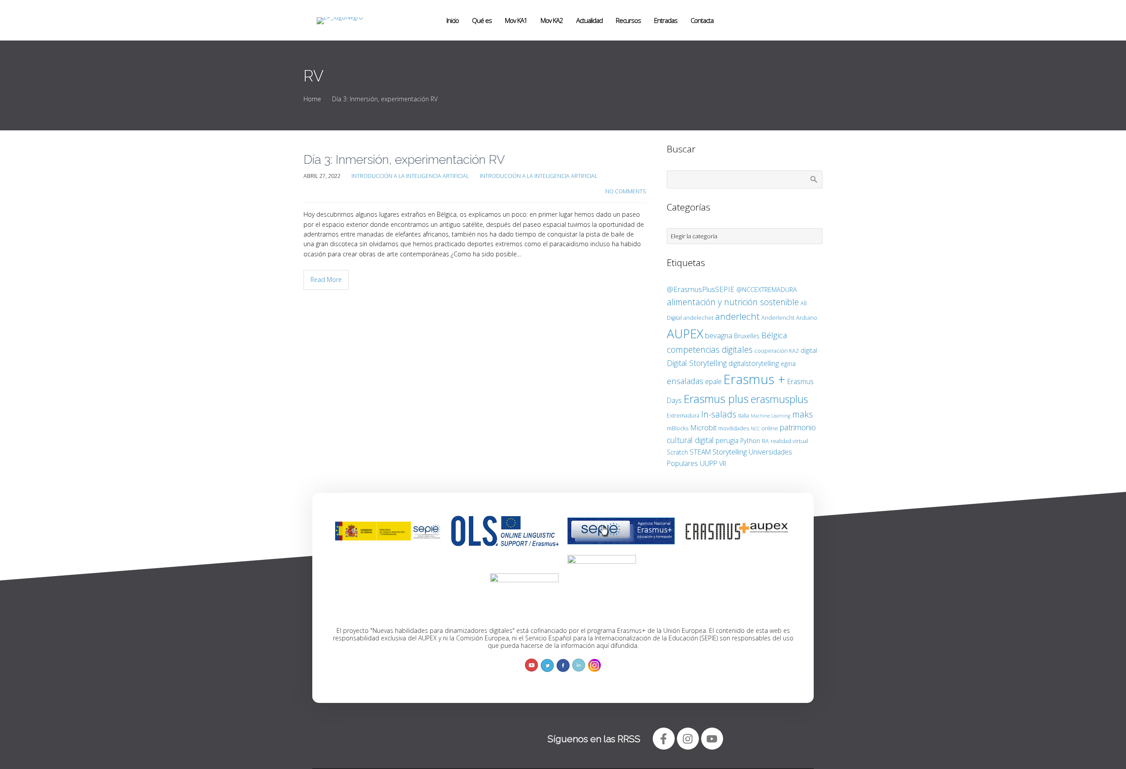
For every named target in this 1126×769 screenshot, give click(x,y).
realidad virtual (789, 441)
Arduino (806, 318)
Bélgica (774, 334)
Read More (326, 279)
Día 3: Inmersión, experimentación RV (404, 159)
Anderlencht (777, 318)
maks (802, 414)
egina (788, 363)
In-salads (718, 414)
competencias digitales (710, 349)
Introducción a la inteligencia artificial (410, 176)
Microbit (703, 427)
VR (722, 463)
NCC (755, 428)
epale (713, 381)
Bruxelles (747, 336)
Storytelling (730, 452)
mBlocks (677, 428)
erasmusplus (779, 399)
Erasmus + (755, 379)
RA (765, 441)
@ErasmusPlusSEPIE (701, 289)
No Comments (625, 191)
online (769, 428)
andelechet (698, 318)
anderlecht (737, 316)
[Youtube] (712, 739)
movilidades (733, 428)
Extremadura (683, 415)
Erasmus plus (716, 398)
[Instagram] (688, 739)
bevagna (718, 335)
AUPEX (685, 333)
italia (743, 415)
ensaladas (685, 380)
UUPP (708, 463)
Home (312, 99)
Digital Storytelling (697, 363)
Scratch (677, 452)
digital (809, 350)
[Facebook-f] (664, 739)
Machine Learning (770, 416)
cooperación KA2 (776, 351)
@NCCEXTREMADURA (766, 289)
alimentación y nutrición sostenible (733, 302)
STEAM (700, 452)
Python (750, 440)
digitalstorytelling (753, 363)
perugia (727, 440)
